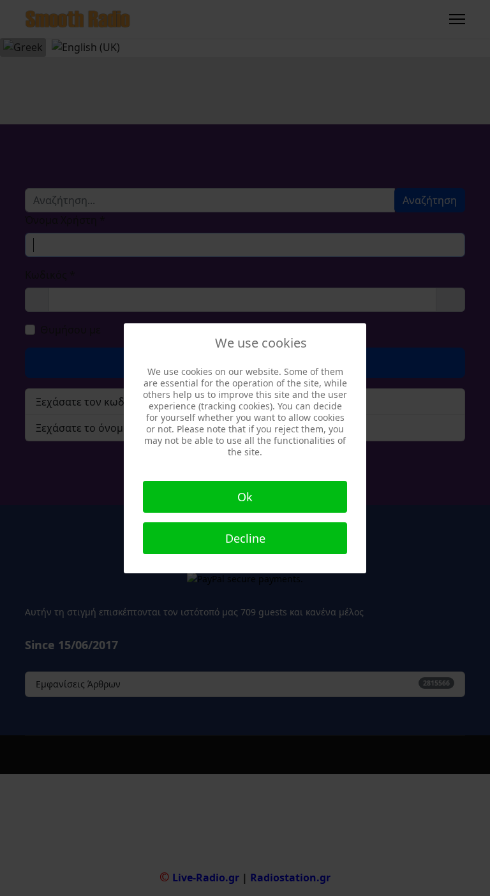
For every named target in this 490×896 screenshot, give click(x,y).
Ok (245, 496)
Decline (245, 538)
